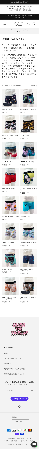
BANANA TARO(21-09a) (8, 243)
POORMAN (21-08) (25, 216)
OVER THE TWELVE (18, 438)
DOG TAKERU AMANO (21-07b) (10, 216)
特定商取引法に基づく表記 (14, 369)
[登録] (32, 390)
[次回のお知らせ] (34, 9)
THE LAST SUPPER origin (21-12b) (28, 298)
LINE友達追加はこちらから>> (15, 374)
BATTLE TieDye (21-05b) (27, 162)
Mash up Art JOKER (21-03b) (10, 135)
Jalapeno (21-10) (7, 269)
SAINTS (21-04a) (24, 135)
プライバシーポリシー (12, 358)
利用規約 (7, 364)
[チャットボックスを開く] (34, 444)
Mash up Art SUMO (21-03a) (28, 109)
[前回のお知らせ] (4, 9)
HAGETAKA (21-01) (7, 109)
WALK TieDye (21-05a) (8, 162)
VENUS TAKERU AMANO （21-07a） (28, 189)
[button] (4, 23)
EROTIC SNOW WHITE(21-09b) (28, 243)
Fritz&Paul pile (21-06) (8, 188)
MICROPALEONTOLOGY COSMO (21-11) (26, 270)
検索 (6, 353)
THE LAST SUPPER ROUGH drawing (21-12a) (9, 298)
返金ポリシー (15, 441)
